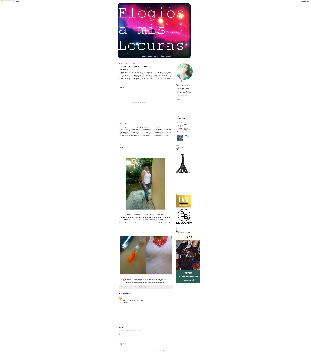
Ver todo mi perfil (183, 95)
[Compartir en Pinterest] (146, 287)
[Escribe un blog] (141, 287)
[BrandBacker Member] (184, 224)
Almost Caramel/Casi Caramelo (187, 137)
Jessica (184, 81)
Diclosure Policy (123, 59)
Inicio (147, 327)
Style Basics (186, 59)
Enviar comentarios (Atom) (134, 330)
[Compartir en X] (143, 287)
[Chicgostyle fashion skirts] (183, 231)
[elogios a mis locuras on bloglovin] (182, 172)
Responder (125, 302)
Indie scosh (126, 297)
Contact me (139, 59)
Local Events (177, 59)
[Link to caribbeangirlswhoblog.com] (183, 201)
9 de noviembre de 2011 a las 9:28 (138, 297)
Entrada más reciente (125, 327)
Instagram (147, 59)
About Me (132, 59)
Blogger (170, 351)
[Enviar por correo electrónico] (140, 287)
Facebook (154, 59)
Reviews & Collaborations (165, 59)
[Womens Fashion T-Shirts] (188, 283)
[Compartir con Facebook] (144, 287)
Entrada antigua (168, 327)
